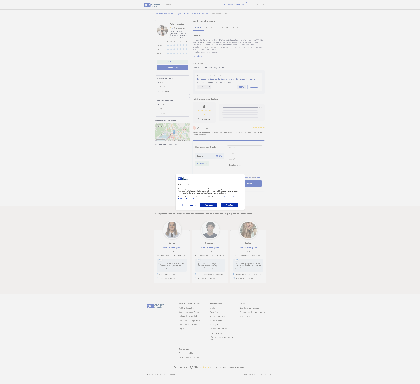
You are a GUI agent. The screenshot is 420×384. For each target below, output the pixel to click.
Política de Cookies (229, 197)
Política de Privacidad (186, 199)
